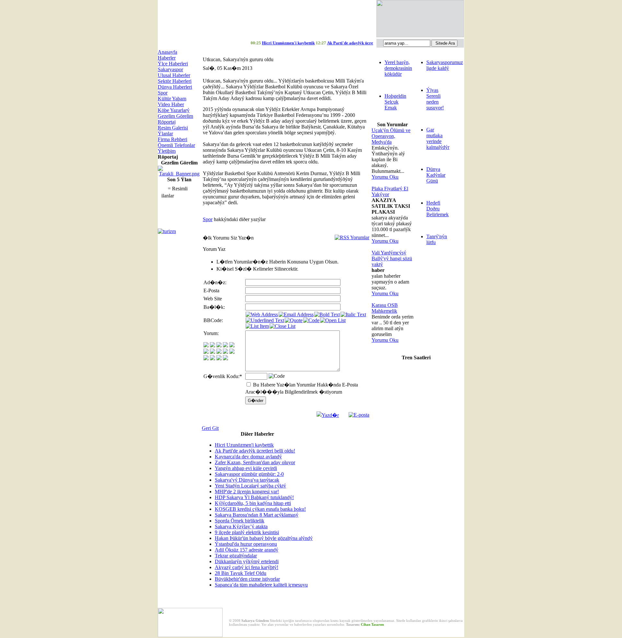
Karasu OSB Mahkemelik (385, 308)
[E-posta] (359, 413)
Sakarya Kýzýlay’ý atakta (241, 526)
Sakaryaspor (170, 69)
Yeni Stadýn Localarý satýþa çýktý (250, 485)
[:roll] (206, 352)
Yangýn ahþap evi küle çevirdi (246, 468)
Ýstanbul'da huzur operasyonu (246, 544)
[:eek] (212, 352)
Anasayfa (167, 52)
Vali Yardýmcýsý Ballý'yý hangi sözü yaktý (392, 258)
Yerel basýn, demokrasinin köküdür (398, 68)
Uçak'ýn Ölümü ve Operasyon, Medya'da (391, 136)
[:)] (206, 345)
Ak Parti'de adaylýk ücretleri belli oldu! (255, 450)
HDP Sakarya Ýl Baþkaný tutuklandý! (254, 497)
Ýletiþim (167, 151)
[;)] (219, 345)
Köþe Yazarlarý (174, 110)
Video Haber (171, 104)
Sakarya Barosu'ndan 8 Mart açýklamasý (256, 515)
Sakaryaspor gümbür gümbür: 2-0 (249, 474)
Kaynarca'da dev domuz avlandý (248, 456)
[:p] (232, 345)
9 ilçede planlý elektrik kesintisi (247, 532)
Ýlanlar (165, 133)
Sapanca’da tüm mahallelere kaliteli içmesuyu (261, 585)
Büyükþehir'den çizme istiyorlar (247, 579)
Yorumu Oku (385, 177)
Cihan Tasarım (372, 624)
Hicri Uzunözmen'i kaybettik (244, 445)
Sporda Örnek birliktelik (239, 520)
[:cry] (212, 358)
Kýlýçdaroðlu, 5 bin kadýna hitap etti (253, 503)
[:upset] (219, 352)
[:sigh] (232, 352)
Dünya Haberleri (175, 87)
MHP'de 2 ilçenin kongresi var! (247, 491)
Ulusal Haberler (174, 75)
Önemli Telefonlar (176, 145)
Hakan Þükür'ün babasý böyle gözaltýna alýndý (264, 538)
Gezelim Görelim (175, 116)
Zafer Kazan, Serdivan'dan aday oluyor (255, 462)
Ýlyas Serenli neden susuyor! (435, 98)
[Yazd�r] (328, 413)
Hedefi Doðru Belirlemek (437, 208)
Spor (162, 92)
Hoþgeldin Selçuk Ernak (395, 101)
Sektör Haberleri (174, 81)
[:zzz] (225, 352)
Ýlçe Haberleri (173, 63)
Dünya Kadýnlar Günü (435, 175)
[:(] (219, 358)
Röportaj (167, 122)
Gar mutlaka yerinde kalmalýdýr (437, 138)
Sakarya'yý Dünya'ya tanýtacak (247, 480)
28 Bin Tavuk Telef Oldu (240, 573)
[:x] (225, 358)
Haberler (167, 58)
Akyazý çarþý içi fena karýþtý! (246, 567)
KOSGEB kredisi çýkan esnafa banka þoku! (260, 509)
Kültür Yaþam (172, 98)
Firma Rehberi (172, 139)
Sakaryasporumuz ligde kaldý (444, 65)
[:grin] (212, 345)
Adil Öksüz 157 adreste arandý (246, 550)
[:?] (206, 358)
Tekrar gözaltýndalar (236, 555)
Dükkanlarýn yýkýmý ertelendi (247, 561)
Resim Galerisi (173, 127)
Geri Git (210, 428)
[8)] (225, 345)
